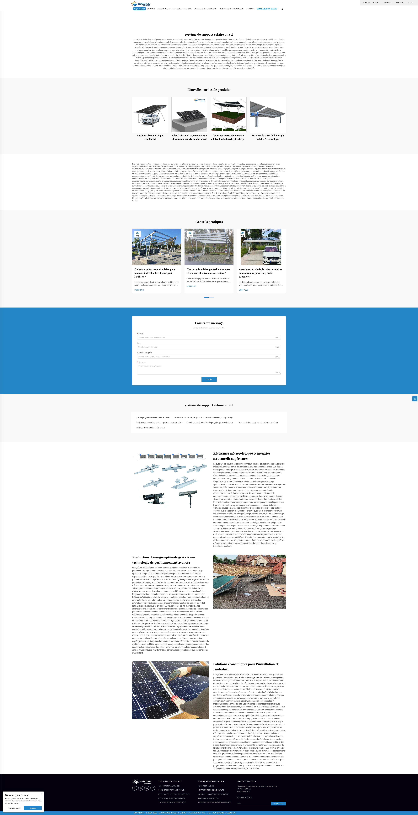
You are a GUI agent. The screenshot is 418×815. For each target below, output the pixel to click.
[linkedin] (146, 788)
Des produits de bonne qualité (211, 790)
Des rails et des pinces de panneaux (173, 794)
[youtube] (140, 788)
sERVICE (399, 3)
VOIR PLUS (139, 290)
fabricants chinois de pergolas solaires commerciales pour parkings (203, 417)
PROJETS (388, 3)
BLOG (410, 3)
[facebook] (134, 788)
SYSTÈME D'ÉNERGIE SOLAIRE (231, 9)
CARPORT (151, 9)
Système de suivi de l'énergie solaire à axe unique (268, 137)
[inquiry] (414, 398)
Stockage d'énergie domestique (172, 802)
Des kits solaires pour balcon (171, 798)
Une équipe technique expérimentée (213, 794)
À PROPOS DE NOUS (371, 3)
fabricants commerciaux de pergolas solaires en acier (159, 422)
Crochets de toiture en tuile (171, 790)
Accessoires (250, 9)
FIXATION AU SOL (164, 9)
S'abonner (278, 803)
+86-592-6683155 (244, 789)
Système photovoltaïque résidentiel (150, 137)
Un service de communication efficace (214, 802)
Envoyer (209, 379)
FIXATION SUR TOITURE (182, 9)
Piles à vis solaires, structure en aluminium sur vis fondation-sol (189, 137)
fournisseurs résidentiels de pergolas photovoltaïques (210, 422)
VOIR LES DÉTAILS (150, 114)
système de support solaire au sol (150, 428)
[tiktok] (152, 788)
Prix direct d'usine (206, 786)
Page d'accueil (139, 9)
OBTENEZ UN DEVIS (267, 9)
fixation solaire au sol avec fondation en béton (258, 422)
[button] (206, 297)
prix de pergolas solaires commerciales (153, 417)
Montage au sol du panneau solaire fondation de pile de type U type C (228, 137)
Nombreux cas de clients (208, 798)
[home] (140, 4)
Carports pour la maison (169, 786)
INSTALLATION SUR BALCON (205, 9)
